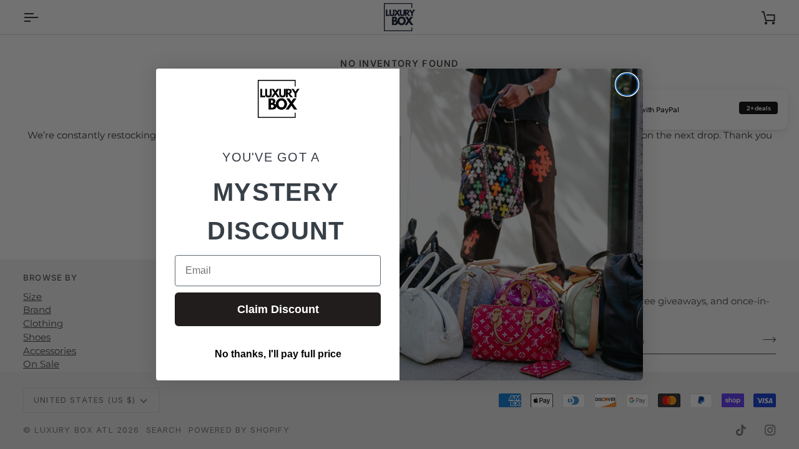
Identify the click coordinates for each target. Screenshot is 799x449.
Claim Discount (278, 309)
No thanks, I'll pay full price (278, 354)
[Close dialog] (627, 84)
